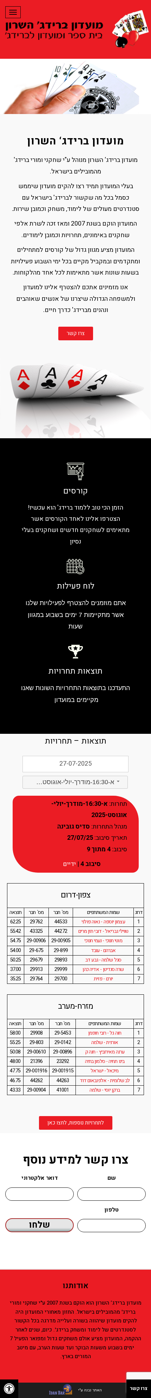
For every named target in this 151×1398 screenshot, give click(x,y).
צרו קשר (138, 1388)
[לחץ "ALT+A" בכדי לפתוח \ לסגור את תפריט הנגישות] (9, 1388)
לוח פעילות (75, 586)
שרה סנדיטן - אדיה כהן (103, 969)
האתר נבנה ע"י (89, 1390)
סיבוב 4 (90, 864)
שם (111, 1178)
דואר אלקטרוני (39, 1178)
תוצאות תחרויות (75, 671)
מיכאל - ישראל (104, 1070)
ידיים (69, 864)
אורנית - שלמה (104, 1042)
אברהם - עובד (103, 950)
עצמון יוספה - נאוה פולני (103, 921)
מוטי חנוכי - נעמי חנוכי (103, 940)
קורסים (75, 491)
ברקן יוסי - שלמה (105, 1090)
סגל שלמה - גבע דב (103, 960)
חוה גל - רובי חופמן (104, 1033)
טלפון (112, 1210)
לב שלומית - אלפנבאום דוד (105, 1080)
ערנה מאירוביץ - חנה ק (104, 1052)
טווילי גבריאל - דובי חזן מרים (103, 931)
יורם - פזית (103, 978)
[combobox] (75, 782)
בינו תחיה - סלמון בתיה (104, 1061)
